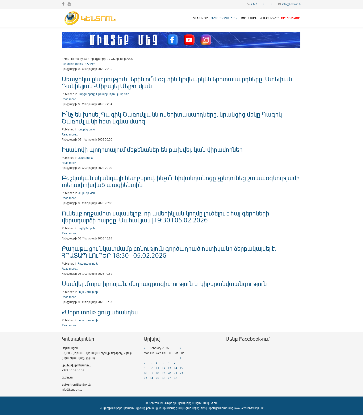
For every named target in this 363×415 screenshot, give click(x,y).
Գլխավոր (200, 18)
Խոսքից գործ (86, 129)
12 (163, 368)
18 (157, 373)
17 (151, 373)
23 (145, 378)
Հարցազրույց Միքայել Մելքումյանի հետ (103, 94)
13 (169, 368)
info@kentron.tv (291, 4)
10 (151, 368)
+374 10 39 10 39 (262, 4)
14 (175, 368)
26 (163, 378)
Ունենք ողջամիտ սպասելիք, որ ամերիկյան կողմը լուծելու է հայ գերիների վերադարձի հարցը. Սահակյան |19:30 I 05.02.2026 (165, 216)
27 (169, 378)
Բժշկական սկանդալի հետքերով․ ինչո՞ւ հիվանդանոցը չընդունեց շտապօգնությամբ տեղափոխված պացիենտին (181, 181)
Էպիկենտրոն (86, 228)
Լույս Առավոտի (88, 292)
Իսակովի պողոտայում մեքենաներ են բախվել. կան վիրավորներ (152, 150)
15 (181, 368)
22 (181, 373)
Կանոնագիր (269, 18)
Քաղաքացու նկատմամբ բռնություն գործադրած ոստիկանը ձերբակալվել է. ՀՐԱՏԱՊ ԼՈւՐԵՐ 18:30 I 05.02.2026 (169, 252)
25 (157, 378)
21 (175, 373)
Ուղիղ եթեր (290, 18)
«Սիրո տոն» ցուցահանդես (100, 312)
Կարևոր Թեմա (87, 193)
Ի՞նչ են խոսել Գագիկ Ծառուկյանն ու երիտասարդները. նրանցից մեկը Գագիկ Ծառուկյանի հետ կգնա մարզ (172, 117)
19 (163, 373)
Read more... (70, 99)
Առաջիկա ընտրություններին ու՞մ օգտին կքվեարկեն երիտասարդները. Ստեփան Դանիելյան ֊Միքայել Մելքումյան (177, 82)
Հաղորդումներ (222, 18)
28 (175, 378)
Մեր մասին (248, 18)
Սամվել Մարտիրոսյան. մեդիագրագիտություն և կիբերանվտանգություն (164, 284)
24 (151, 378)
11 (157, 368)
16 (145, 373)
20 (169, 373)
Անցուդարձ (85, 158)
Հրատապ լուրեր (88, 263)
